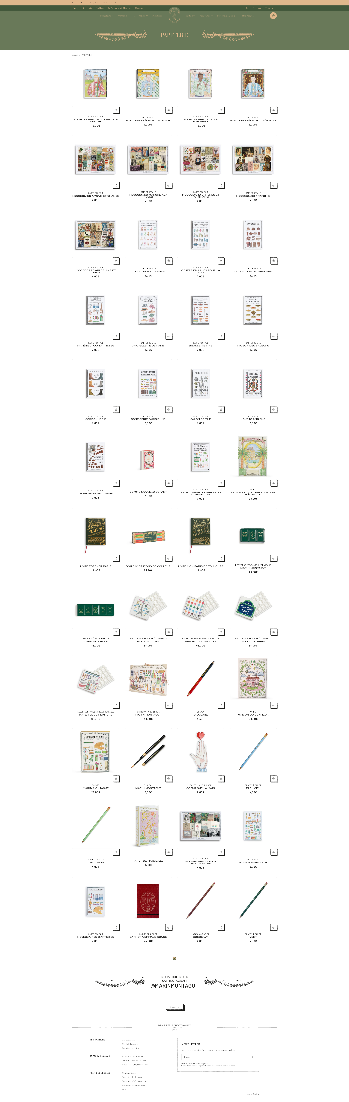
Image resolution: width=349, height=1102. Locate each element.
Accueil (75, 55)
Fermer (273, 2)
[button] (243, 8)
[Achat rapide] (116, 110)
